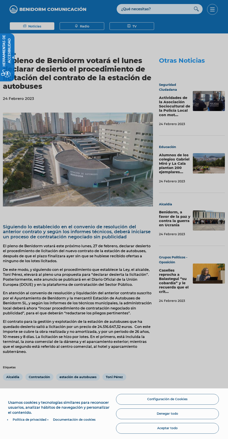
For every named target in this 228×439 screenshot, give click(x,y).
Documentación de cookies (74, 419)
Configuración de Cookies (167, 399)
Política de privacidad (29, 419)
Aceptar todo (167, 428)
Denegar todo (167, 413)
